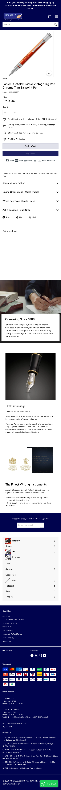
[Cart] (49, 16)
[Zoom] (49, 73)
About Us (6, 616)
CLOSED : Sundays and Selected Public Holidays (22, 768)
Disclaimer (7, 641)
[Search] (55, 24)
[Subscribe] (42, 525)
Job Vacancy (8, 630)
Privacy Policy (8, 638)
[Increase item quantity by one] (14, 112)
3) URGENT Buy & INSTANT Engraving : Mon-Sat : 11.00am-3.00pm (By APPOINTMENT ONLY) (30, 757)
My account (7, 727)
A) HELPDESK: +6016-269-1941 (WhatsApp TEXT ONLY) (13, 701)
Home (5, 78)
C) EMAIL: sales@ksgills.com (14, 723)
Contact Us (7, 627)
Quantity (6, 107)
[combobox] (30, 24)
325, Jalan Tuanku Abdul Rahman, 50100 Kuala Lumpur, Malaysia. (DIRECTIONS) (29, 745)
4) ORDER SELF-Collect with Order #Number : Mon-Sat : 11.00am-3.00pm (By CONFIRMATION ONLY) (30, 763)
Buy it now (30, 153)
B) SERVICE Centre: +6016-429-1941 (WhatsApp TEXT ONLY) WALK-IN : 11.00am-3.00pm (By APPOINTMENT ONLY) (25, 713)
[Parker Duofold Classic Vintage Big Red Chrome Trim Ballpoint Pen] (30, 245)
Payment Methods (10, 623)
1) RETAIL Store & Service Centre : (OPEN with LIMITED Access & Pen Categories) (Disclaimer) (29, 739)
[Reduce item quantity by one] (5, 112)
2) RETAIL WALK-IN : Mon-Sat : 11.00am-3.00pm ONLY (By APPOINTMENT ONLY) (27, 751)
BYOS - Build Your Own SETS (15, 619)
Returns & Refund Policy (12, 634)
